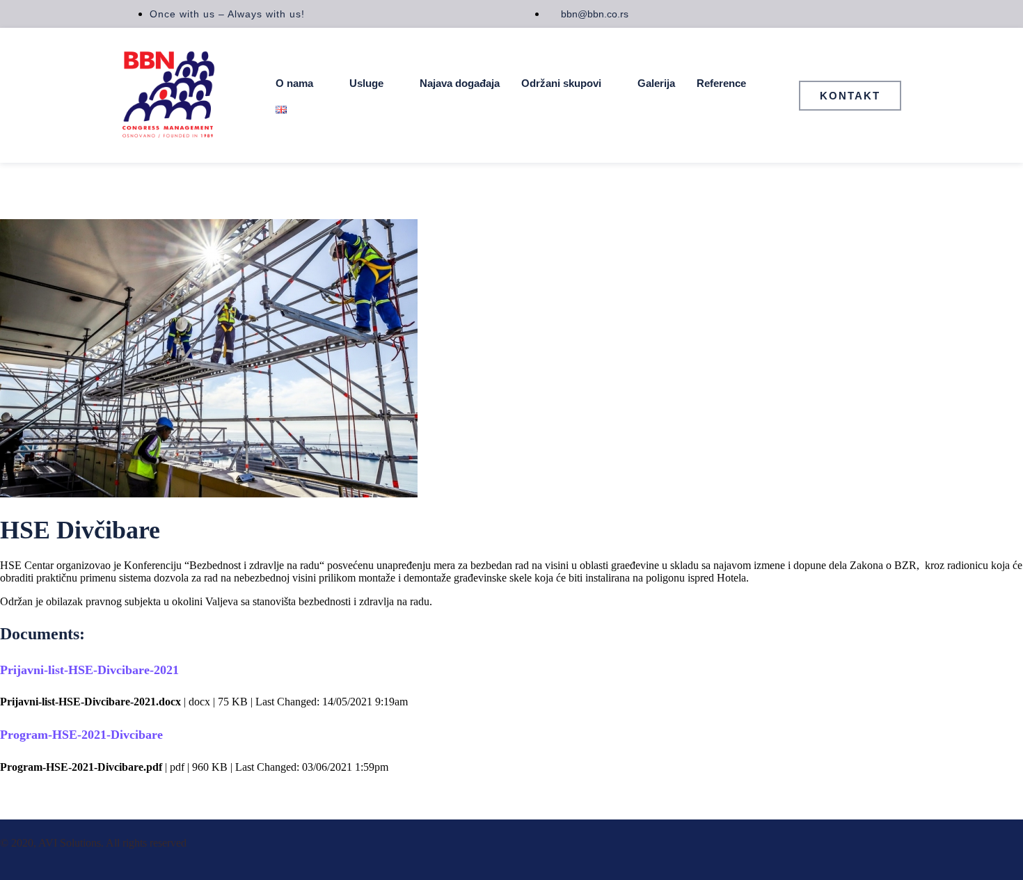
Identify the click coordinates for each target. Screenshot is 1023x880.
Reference (721, 83)
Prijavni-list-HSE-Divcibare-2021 (89, 670)
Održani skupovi (561, 83)
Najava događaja (460, 83)
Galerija (656, 83)
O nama (294, 83)
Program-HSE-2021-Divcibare (81, 735)
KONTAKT (850, 96)
